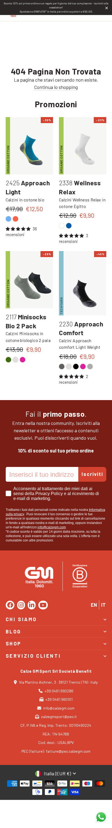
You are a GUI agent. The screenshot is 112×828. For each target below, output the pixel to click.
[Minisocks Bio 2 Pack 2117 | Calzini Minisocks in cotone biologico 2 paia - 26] (22, 359)
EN (94, 605)
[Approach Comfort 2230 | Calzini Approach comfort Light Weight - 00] (76, 366)
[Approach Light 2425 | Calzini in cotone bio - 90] (15, 219)
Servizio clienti (33, 656)
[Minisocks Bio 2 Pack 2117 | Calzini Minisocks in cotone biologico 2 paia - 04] (8, 359)
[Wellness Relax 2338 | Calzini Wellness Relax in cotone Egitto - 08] (68, 225)
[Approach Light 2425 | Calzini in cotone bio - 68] (8, 219)
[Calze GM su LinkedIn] (32, 605)
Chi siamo (21, 619)
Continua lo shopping (56, 87)
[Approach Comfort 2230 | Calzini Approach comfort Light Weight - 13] (68, 366)
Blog (13, 632)
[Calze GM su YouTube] (43, 605)
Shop (13, 644)
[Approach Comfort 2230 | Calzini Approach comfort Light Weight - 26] (83, 366)
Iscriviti (92, 474)
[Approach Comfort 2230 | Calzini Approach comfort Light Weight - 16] (90, 366)
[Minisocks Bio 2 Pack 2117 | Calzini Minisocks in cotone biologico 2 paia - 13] (15, 359)
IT (103, 605)
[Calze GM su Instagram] (21, 605)
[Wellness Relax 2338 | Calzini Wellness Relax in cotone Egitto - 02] (61, 225)
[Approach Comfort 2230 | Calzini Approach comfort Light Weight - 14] (61, 366)
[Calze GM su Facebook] (10, 605)
